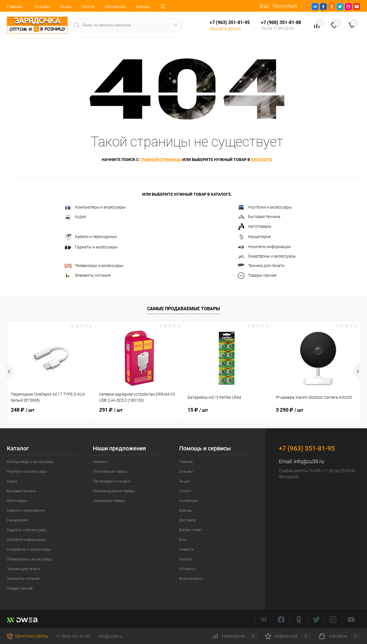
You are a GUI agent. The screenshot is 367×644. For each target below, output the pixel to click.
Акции (65, 6)
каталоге (261, 159)
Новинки (100, 462)
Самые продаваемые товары (183, 308)
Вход (264, 5)
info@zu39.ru (309, 461)
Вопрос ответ (190, 530)
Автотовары (260, 226)
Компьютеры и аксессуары (100, 207)
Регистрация (285, 5)
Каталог (186, 559)
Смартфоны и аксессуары (272, 256)
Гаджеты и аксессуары (96, 247)
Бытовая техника (264, 216)
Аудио (80, 216)
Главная (14, 6)
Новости (186, 549)
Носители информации (269, 246)
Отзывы (42, 6)
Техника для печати (266, 265)
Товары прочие (262, 275)
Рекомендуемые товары (114, 491)
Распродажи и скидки (111, 481)
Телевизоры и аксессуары (99, 265)
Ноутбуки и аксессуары (270, 207)
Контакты (187, 569)
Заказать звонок (225, 28)
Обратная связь (31, 636)
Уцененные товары (109, 500)
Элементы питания (93, 275)
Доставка (187, 520)
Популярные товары (110, 471)
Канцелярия (259, 236)
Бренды (143, 6)
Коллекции (115, 6)
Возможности (191, 578)
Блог (183, 539)
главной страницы (160, 159)
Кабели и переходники (96, 236)
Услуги (88, 6)
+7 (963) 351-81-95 (73, 636)
